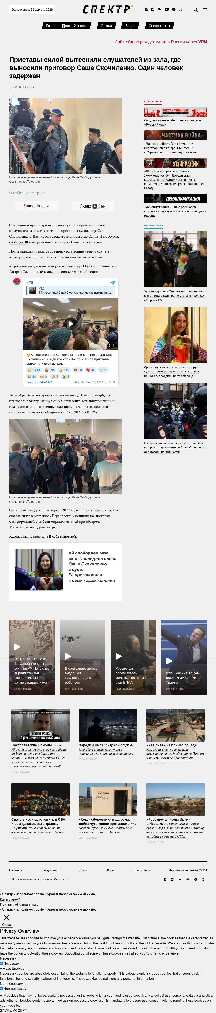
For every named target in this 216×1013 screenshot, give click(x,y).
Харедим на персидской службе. (106, 748)
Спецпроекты (159, 25)
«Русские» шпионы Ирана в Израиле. (175, 827)
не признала (38, 536)
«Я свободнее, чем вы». (92, 566)
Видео (130, 25)
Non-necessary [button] (11, 983)
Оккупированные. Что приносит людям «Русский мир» (172, 122)
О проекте (15, 870)
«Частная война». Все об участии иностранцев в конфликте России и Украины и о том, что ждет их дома (170, 147)
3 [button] (114, 699)
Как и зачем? (10, 899)
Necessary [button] (8, 958)
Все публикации (51, 870)
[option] (32, 657)
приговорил (18, 400)
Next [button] (212, 657)
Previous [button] (3, 657)
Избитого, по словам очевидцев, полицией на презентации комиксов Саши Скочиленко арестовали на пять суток (174, 446)
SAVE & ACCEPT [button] (13, 1010)
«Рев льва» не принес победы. (175, 751)
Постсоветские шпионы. (38, 755)
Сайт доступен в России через (161, 42)
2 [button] (108, 699)
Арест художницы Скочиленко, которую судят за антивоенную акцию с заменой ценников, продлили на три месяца (171, 371)
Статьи (106, 25)
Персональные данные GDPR (188, 870)
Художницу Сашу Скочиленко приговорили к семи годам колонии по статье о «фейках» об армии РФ (175, 295)
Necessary (12, 963)
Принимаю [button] (8, 904)
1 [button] (102, 699)
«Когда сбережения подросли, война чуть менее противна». (107, 825)
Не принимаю (27, 904)
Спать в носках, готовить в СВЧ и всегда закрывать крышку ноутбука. (38, 825)
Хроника (80, 25)
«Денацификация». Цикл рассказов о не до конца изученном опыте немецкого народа (175, 211)
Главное (52, 25)
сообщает (17, 241)
